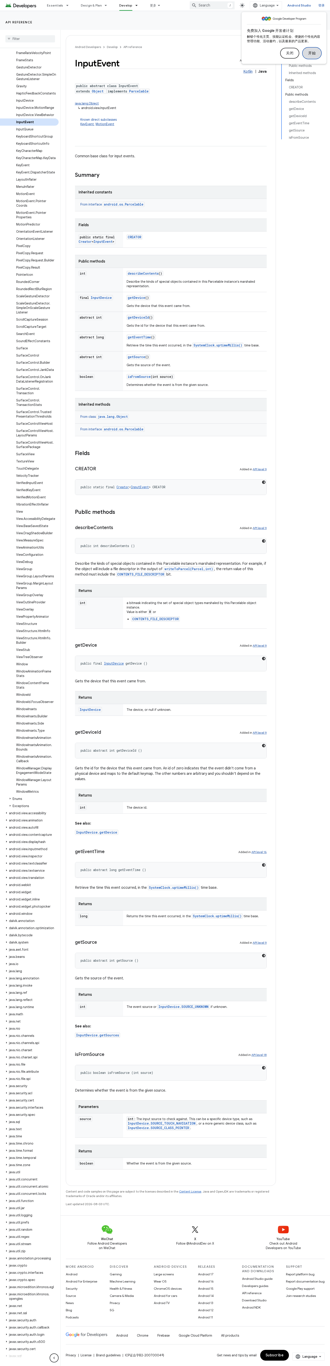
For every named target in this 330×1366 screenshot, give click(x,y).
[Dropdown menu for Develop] (138, 5)
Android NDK (251, 1307)
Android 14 (206, 1296)
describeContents (143, 273)
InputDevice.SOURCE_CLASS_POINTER (158, 1128)
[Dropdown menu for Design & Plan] (108, 5)
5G (112, 1310)
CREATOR (134, 237)
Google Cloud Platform (195, 1335)
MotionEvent (105, 124)
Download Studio (254, 1300)
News (70, 1303)
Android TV (162, 1303)
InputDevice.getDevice (96, 832)
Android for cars (165, 1296)
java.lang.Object (87, 103)
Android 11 (205, 1317)
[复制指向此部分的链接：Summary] (103, 175)
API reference (19, 22)
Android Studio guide (257, 1279)
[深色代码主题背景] (263, 482)
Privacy (115, 1303)
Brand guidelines (108, 1355)
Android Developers (88, 47)
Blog (69, 1310)
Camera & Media (122, 1296)
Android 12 (205, 1310)
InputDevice (101, 298)
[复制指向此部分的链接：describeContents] (117, 528)
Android (71, 1274)
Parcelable (139, 91)
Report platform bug (300, 1274)
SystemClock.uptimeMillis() (218, 345)
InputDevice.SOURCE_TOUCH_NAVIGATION (162, 1123)
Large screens (164, 1274)
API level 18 (259, 1055)
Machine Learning (122, 1281)
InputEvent (103, 241)
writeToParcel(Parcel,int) (189, 569)
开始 (312, 53)
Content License (190, 1191)
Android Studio (299, 5)
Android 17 (205, 1274)
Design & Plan (91, 5)
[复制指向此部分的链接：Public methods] (119, 512)
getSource (136, 357)
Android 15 (205, 1289)
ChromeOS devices (168, 1289)
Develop (125, 5)
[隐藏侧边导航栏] (54, 1357)
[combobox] (212, 5)
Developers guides (255, 1286)
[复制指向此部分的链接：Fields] (94, 453)
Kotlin (248, 71)
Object (97, 91)
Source (71, 1296)
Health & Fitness (121, 1289)
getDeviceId (138, 317)
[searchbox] (30, 38)
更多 (153, 5)
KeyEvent (87, 124)
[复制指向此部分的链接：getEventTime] (109, 852)
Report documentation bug (305, 1281)
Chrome (142, 1335)
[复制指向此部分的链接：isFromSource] (108, 1054)
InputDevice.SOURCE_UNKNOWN (183, 1007)
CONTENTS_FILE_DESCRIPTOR (140, 574)
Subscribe (275, 1355)
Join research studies (301, 1296)
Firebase (163, 1335)
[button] (29, 798)
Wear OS (160, 1281)
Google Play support (300, 1289)
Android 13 (205, 1303)
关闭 (289, 53)
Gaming (116, 1274)
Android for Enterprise (81, 1281)
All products (230, 1335)
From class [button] (104, 417)
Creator (85, 241)
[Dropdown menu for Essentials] (69, 5)
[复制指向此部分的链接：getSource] (101, 942)
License (86, 1355)
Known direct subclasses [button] (98, 122)
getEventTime (139, 337)
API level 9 (260, 469)
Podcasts (72, 1317)
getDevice (136, 298)
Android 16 (206, 1281)
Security (71, 1289)
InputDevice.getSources (97, 1035)
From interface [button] (111, 204)
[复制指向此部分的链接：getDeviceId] (105, 732)
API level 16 (259, 852)
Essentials (55, 5)
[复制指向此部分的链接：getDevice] (101, 645)
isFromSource (139, 376)
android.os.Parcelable (123, 204)
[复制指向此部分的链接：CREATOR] (100, 469)
